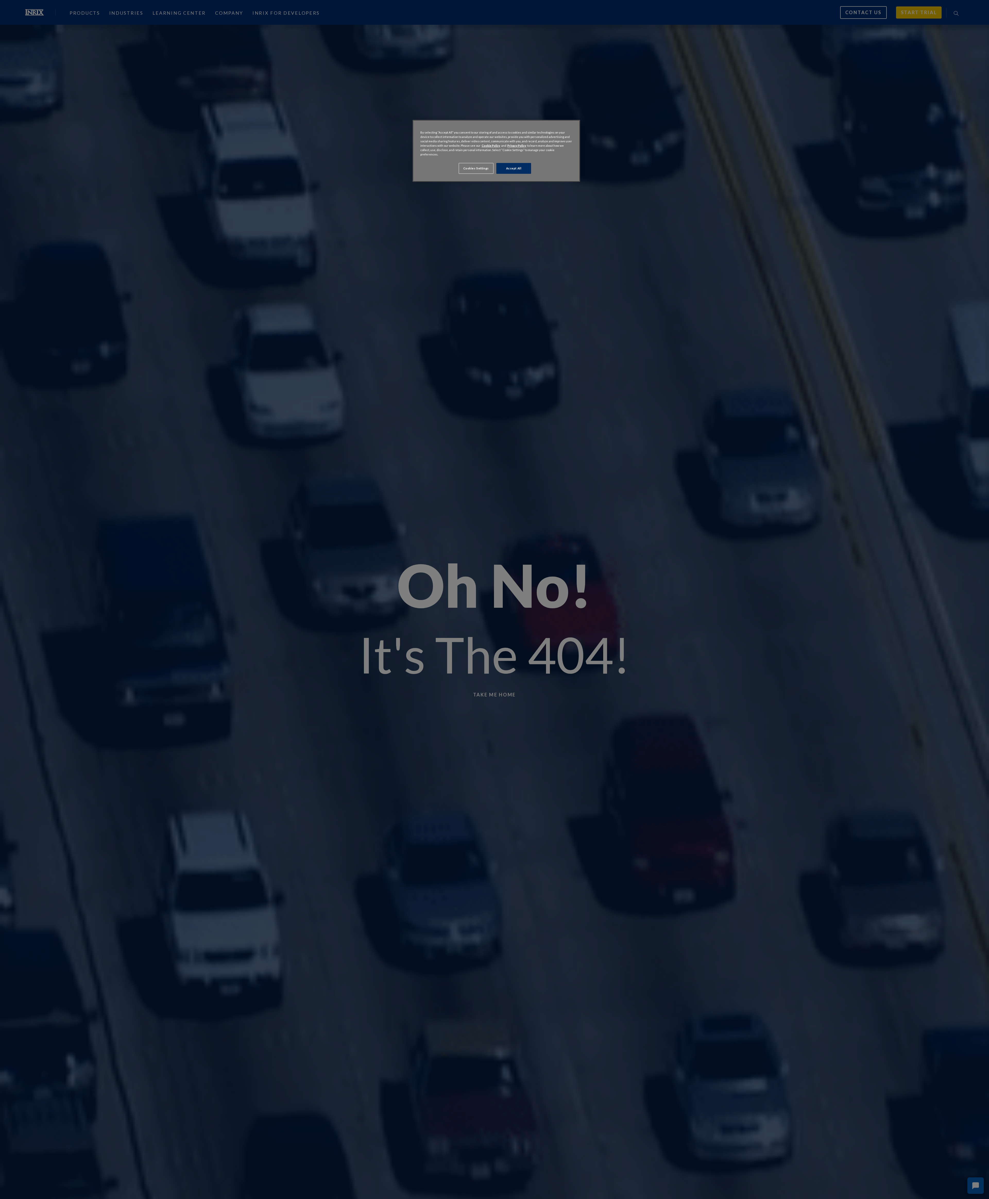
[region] (496, 151)
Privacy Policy (516, 145)
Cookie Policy (491, 145)
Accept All (514, 168)
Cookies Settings (476, 168)
